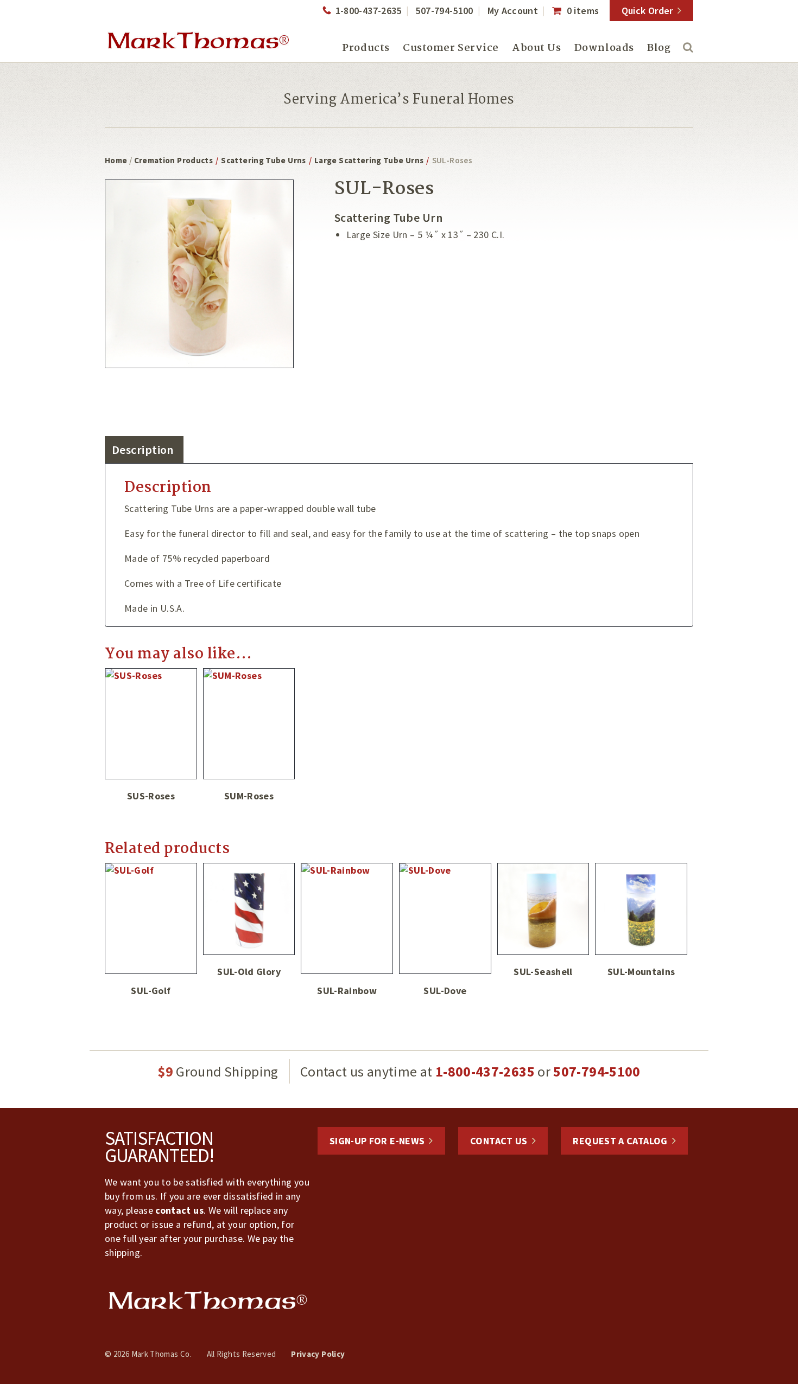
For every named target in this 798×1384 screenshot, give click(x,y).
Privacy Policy (318, 1354)
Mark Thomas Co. (198, 41)
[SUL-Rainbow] (347, 918)
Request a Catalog (620, 1141)
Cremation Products (173, 160)
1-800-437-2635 (368, 10)
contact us (179, 1210)
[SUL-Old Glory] (249, 909)
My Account (513, 10)
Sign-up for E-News (377, 1141)
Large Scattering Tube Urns (368, 160)
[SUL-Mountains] (641, 909)
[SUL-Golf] (151, 918)
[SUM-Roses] (249, 723)
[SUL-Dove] (445, 918)
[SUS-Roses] (151, 723)
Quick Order (647, 10)
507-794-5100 (444, 10)
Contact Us (499, 1141)
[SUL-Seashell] (543, 909)
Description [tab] (143, 449)
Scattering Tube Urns (263, 160)
